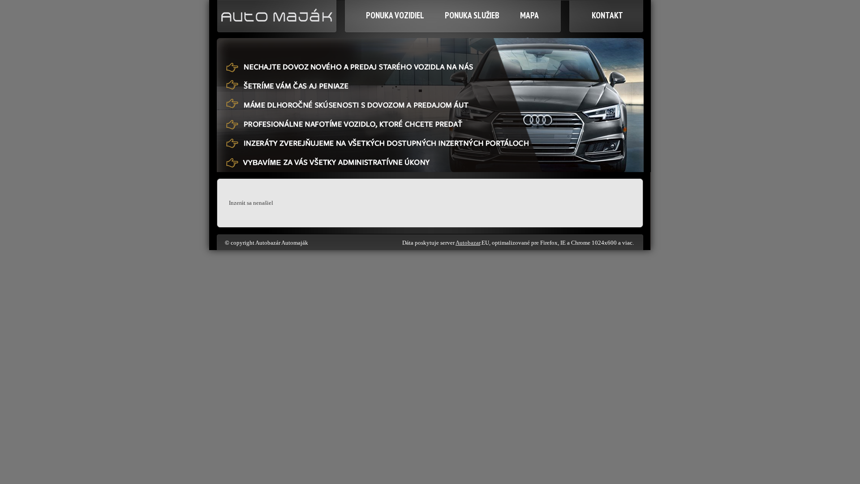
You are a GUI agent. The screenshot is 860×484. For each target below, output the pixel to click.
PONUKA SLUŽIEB (472, 15)
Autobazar (468, 242)
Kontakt (607, 15)
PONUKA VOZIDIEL (395, 15)
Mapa (529, 15)
